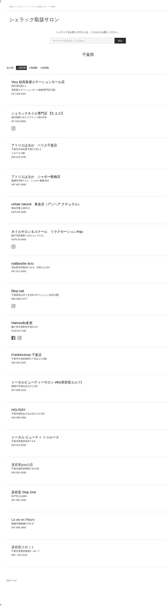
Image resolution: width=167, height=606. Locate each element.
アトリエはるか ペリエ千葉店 (34, 145)
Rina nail (17, 291)
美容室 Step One (23, 492)
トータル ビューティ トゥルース (35, 437)
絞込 (120, 40)
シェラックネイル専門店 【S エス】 (37, 113)
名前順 (44, 67)
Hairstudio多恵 (21, 323)
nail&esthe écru (22, 263)
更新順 (21, 67)
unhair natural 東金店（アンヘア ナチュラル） (46, 204)
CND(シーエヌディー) (18, 7)
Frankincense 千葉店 (26, 355)
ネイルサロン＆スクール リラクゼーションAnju (47, 231)
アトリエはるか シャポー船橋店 (35, 176)
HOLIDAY (18, 410)
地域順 (33, 67)
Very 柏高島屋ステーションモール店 (38, 82)
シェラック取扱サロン (38, 7)
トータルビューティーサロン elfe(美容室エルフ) (46, 382)
